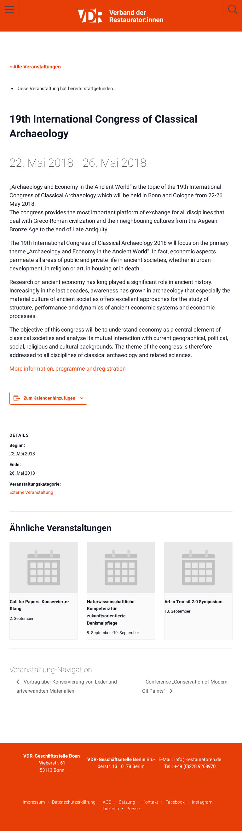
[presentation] (44, 567)
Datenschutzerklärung (73, 802)
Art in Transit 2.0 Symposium (193, 601)
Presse (133, 808)
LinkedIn (111, 808)
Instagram (202, 802)
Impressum (34, 802)
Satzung (127, 802)
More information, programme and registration (67, 368)
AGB (107, 802)
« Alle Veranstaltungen (35, 67)
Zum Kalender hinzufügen (49, 398)
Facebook (175, 802)
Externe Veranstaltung (31, 492)
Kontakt (150, 802)
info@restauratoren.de (197, 759)
